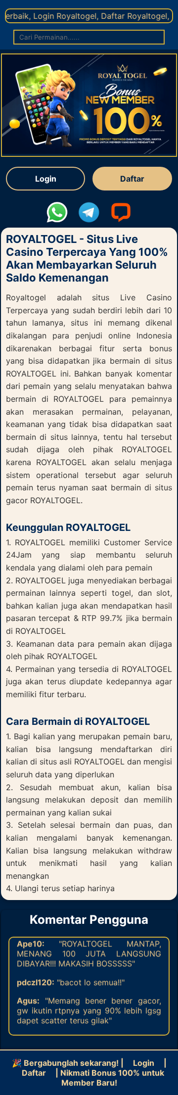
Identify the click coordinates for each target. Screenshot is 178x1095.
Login (45, 179)
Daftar (132, 179)
